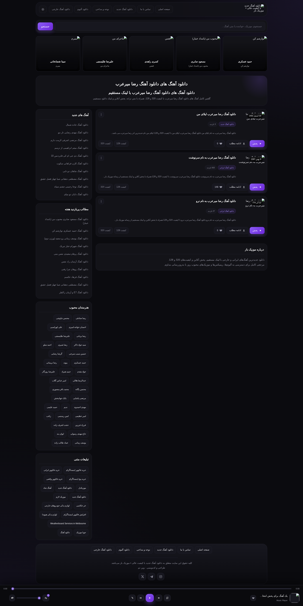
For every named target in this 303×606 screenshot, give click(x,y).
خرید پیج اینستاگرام (77, 479)
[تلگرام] (151, 576)
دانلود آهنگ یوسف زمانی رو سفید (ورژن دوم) (66, 238)
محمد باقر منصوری (60, 389)
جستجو (45, 26)
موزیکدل (82, 488)
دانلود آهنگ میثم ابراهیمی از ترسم (71, 148)
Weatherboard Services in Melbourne (68, 523)
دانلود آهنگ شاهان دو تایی (75, 171)
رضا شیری (62, 345)
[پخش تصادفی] (132, 598)
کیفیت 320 (105, 143)
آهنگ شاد (47, 488)
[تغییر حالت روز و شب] (42, 9)
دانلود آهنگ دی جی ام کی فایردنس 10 (69, 155)
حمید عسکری (80, 362)
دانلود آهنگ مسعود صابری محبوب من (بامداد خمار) (66, 221)
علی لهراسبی (56, 327)
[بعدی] (159, 598)
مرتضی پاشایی (79, 398)
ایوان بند (60, 434)
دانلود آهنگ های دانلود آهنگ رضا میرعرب (152, 83)
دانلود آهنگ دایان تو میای (76, 194)
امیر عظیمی (80, 416)
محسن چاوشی (62, 318)
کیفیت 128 (121, 143)
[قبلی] (140, 598)
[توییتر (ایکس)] (142, 576)
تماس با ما (145, 9)
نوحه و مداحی (102, 9)
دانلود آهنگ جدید (124, 9)
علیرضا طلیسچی (62, 336)
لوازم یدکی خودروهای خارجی (57, 505)
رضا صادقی (81, 318)
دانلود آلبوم (82, 9)
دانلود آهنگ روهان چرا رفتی (74, 269)
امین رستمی (63, 416)
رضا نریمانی (51, 362)
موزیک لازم (61, 497)
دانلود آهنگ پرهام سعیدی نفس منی (71, 254)
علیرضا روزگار (48, 371)
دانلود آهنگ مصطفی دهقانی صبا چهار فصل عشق (64, 179)
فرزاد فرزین (80, 425)
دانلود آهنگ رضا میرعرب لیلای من (216, 114)
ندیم (65, 407)
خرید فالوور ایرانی (51, 470)
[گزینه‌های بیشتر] (101, 114)
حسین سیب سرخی (77, 354)
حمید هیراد (66, 371)
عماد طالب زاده (61, 443)
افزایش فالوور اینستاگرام (75, 514)
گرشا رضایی (56, 354)
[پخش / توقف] (150, 598)
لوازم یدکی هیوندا (49, 514)
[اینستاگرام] (160, 576)
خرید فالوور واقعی (54, 479)
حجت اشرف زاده (61, 425)
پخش (255, 143)
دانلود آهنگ (65, 532)
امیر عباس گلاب (59, 380)
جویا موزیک (81, 532)
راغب (48, 416)
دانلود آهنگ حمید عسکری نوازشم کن (70, 230)
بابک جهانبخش (60, 398)
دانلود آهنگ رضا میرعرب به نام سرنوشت (212, 157)
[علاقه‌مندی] (253, 598)
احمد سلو (47, 345)
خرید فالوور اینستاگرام (76, 470)
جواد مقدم (81, 371)
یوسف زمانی (80, 443)
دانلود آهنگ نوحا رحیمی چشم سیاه (71, 186)
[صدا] (12, 598)
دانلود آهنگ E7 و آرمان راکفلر (73, 292)
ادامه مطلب (235, 143)
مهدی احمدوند (80, 407)
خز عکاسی (81, 505)
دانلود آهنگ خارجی (61, 9)
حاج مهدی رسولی (78, 434)
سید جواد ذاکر (80, 345)
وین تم (141, 567)
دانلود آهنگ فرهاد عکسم (76, 277)
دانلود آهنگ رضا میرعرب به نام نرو (216, 200)
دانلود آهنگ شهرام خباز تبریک (74, 246)
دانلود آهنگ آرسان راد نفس (74, 261)
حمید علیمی (52, 407)
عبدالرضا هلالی (79, 380)
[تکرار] (167, 598)
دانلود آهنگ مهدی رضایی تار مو (73, 132)
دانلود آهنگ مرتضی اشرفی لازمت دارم (69, 140)
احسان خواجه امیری (77, 327)
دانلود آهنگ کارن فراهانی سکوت (72, 163)
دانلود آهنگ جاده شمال (77, 124)
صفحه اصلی (164, 9)
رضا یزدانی (81, 336)
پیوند (65, 362)
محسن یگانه (80, 389)
